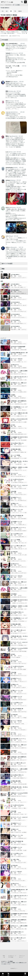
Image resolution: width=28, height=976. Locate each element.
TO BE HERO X (8, 4)
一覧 (2, 11)
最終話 (20, 11)
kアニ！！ (7, 2)
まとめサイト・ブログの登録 (12, 956)
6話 (11, 11)
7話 (15, 11)
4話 (7, 11)
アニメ (2, 4)
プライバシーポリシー (22, 956)
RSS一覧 (4, 956)
